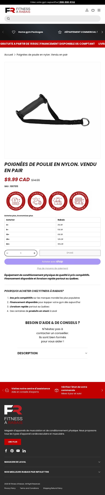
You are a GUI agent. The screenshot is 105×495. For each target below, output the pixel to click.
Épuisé (70, 252)
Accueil (8, 54)
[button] (93, 10)
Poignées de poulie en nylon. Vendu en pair (42, 54)
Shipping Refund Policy (52, 488)
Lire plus (12, 441)
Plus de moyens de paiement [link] (52, 268)
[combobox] (52, 18)
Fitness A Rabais (17, 484)
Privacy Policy (10, 488)
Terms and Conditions (29, 488)
